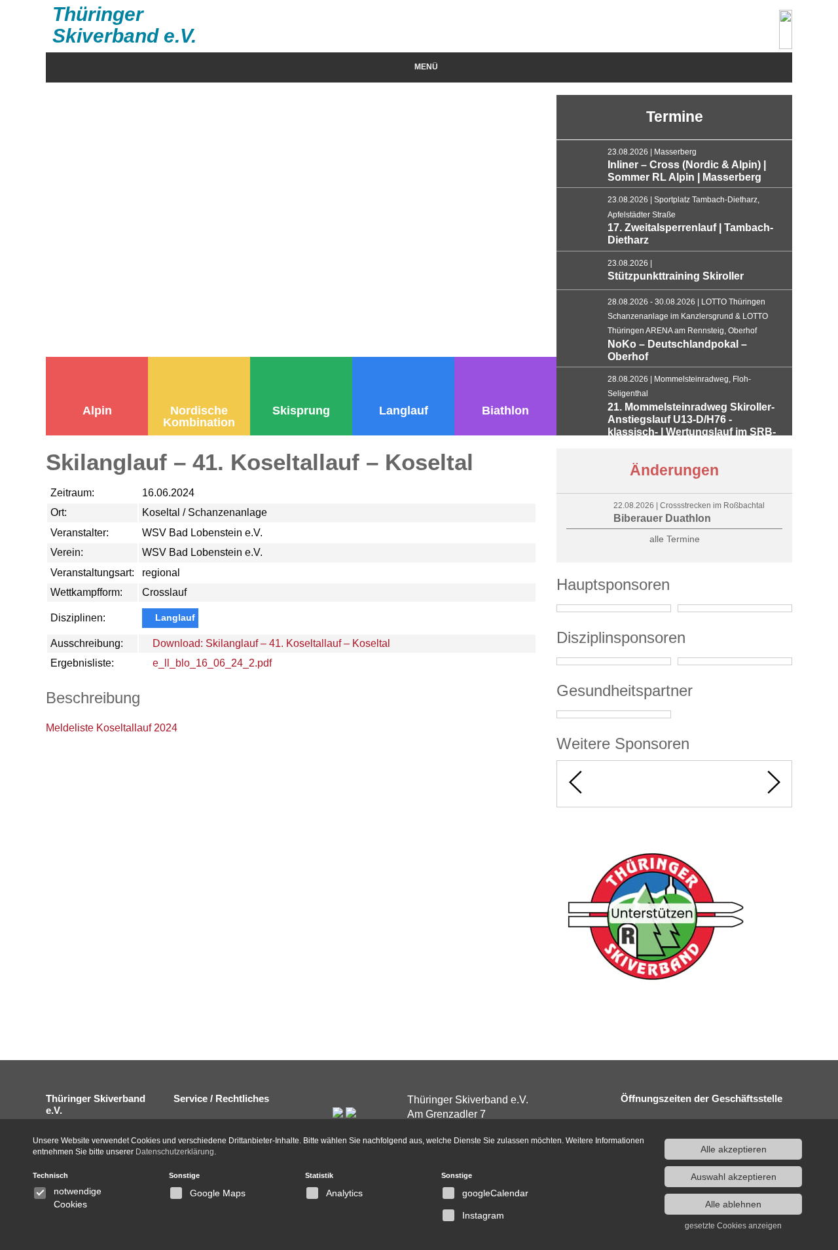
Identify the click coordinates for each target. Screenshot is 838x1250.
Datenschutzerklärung (175, 1151)
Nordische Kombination (199, 416)
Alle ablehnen (733, 1204)
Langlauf (403, 410)
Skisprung (301, 410)
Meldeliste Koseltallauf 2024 (111, 727)
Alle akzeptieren (734, 1149)
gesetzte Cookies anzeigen (733, 1225)
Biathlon (505, 410)
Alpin (97, 410)
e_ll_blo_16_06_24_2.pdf (211, 663)
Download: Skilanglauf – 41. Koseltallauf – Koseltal (270, 643)
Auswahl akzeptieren (733, 1176)
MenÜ (426, 66)
